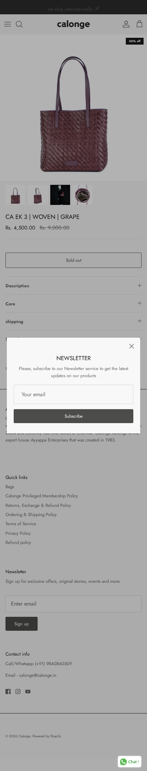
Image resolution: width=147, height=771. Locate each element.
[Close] (131, 346)
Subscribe (74, 416)
